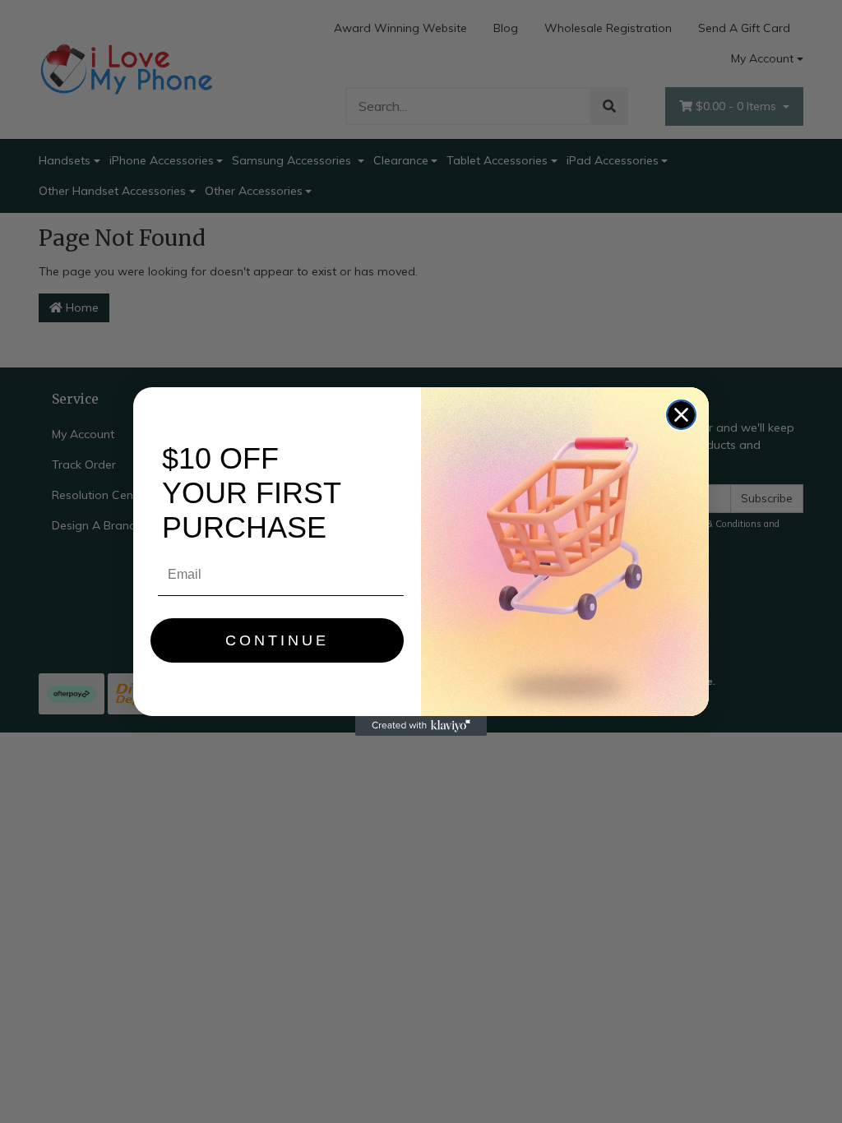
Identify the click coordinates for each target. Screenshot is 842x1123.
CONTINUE (277, 640)
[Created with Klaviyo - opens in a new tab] (421, 726)
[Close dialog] (681, 414)
